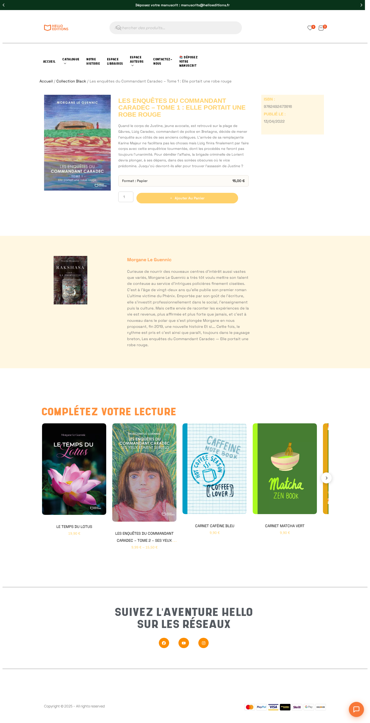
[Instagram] (203, 643)
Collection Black (71, 81)
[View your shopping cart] (321, 28)
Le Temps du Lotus (74, 526)
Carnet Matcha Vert (285, 525)
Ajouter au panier (189, 198)
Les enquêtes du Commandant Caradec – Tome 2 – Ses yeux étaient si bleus (144, 540)
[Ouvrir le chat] (356, 709)
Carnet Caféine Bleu (214, 525)
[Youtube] (183, 643)
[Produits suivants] (326, 477)
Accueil (46, 81)
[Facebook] (164, 643)
